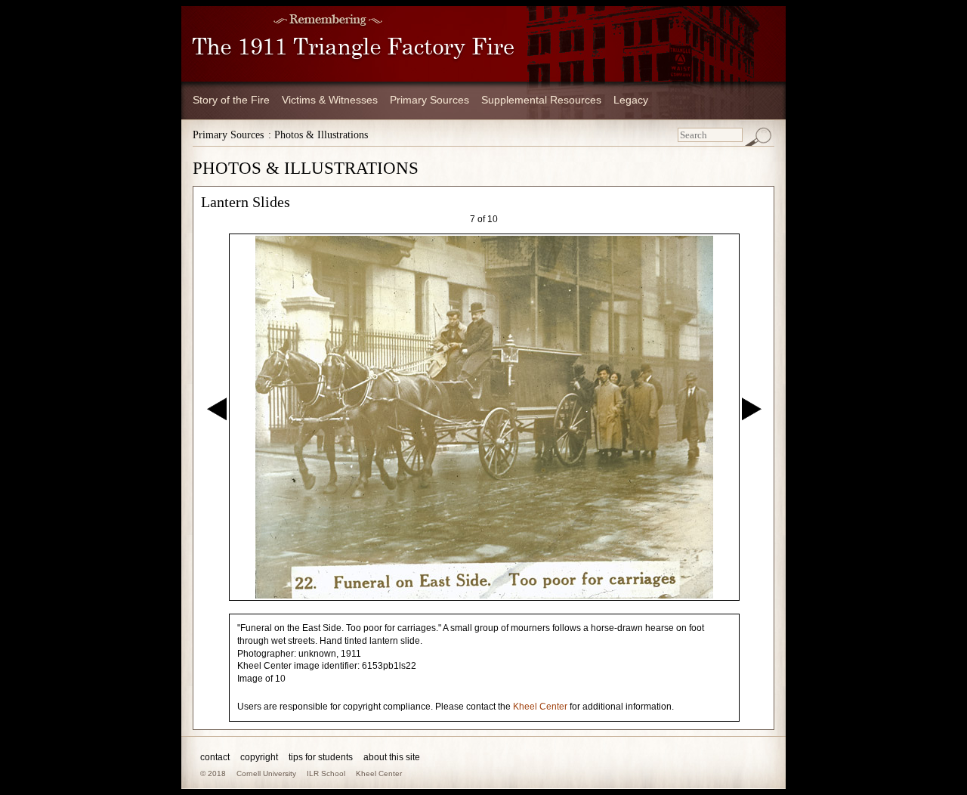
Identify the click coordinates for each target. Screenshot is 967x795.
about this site (391, 757)
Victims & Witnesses (330, 100)
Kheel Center (540, 706)
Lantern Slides (245, 201)
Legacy (630, 100)
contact (215, 757)
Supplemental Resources (541, 100)
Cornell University (266, 773)
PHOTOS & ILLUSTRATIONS (306, 168)
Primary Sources (429, 100)
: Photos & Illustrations (318, 135)
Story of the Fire (231, 100)
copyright (259, 757)
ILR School (326, 773)
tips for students (321, 757)
